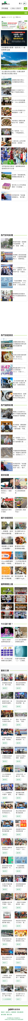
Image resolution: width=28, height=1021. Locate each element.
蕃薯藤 (5, 3)
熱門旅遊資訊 (7, 335)
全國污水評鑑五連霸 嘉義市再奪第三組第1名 (21, 758)
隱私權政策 (20, 1012)
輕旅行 (5, 962)
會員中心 (8, 1012)
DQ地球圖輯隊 (7, 999)
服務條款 (13, 1012)
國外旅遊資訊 (7, 518)
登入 (20, 3)
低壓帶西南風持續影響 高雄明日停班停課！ (7, 922)
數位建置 (3, 1014)
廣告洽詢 (9, 1014)
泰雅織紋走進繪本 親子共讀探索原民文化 (7, 684)
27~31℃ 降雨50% (14, 17)
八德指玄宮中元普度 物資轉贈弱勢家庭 (7, 739)
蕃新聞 (5, 688)
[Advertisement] (14, 218)
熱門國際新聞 (7, 405)
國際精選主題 (7, 584)
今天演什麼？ (7, 624)
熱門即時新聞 (7, 235)
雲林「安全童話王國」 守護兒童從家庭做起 (21, 721)
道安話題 (5, 475)
